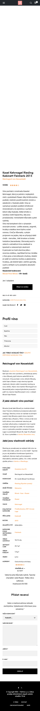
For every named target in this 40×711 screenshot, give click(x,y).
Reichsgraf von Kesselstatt (14, 179)
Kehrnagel (18, 504)
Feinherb (18, 532)
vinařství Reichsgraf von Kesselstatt (23, 371)
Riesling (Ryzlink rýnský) (23, 483)
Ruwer (17, 499)
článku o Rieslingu (21, 461)
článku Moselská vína (26, 434)
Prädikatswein (20, 509)
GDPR (28, 705)
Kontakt (24, 702)
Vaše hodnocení (9, 613)
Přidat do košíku (22, 287)
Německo (18, 488)
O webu (15, 702)
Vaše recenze (8, 623)
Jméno (5, 649)
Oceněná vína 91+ (21, 469)
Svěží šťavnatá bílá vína (18, 300)
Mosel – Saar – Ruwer (22, 493)
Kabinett (18, 516)
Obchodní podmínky (17, 705)
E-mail (5, 659)
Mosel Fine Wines (10, 273)
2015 (16, 520)
